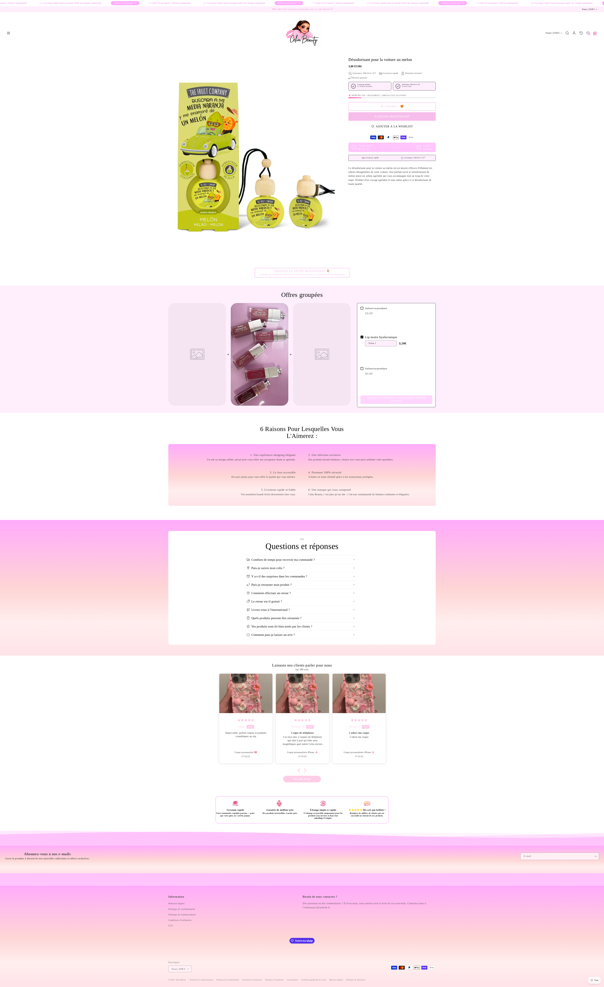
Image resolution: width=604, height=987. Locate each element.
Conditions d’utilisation (179, 920)
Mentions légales (176, 903)
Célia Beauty (181, 980)
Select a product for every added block (396, 399)
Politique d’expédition (274, 980)
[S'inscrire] (595, 856)
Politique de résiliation (356, 980)
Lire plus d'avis (302, 779)
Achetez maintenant (92, 3)
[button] (8, 33)
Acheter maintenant (392, 116)
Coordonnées (292, 980)
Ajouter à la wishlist (394, 126)
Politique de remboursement (182, 914)
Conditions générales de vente (313, 980)
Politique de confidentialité (181, 909)
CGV (170, 926)
